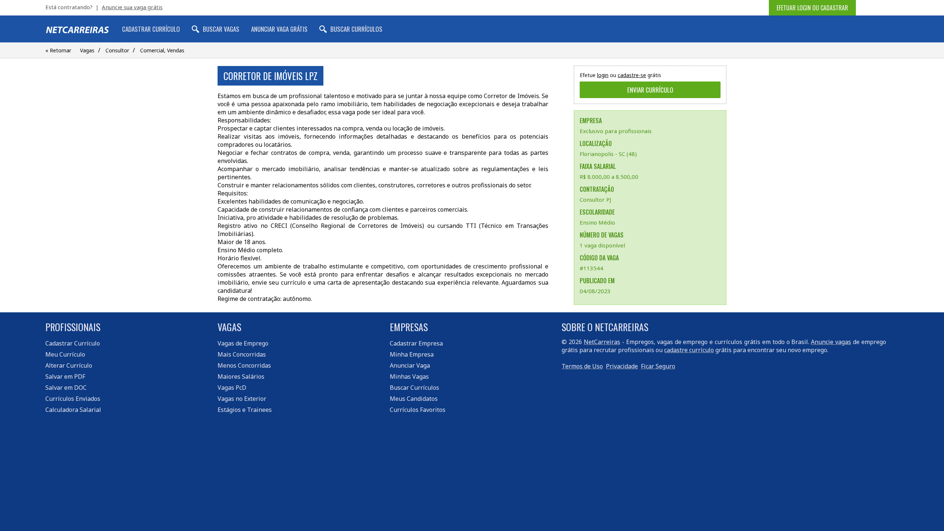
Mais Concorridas (242, 354)
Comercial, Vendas (162, 50)
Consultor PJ (595, 199)
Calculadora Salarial (73, 410)
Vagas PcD (232, 388)
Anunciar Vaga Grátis (279, 29)
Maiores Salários (241, 376)
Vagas (87, 50)
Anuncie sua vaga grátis (132, 7)
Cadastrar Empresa (416, 343)
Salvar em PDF (65, 376)
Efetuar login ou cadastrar (812, 7)
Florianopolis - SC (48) (608, 153)
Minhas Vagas (409, 376)
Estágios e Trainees (245, 410)
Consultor (117, 50)
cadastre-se (632, 75)
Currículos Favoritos (417, 410)
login (602, 75)
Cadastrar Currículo (151, 29)
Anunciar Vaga (410, 365)
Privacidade (622, 366)
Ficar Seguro (658, 366)
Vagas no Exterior (242, 399)
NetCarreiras (602, 342)
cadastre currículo (689, 350)
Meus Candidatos (414, 399)
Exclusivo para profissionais (616, 131)
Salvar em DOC (66, 388)
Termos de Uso (582, 366)
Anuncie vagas (831, 342)
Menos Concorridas (244, 365)
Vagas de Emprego (243, 343)
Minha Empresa (412, 354)
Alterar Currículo (68, 365)
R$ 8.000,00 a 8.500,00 (609, 176)
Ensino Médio (597, 222)
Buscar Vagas (221, 29)
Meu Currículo (65, 354)
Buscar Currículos (356, 29)
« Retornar (58, 50)
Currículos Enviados (72, 399)
